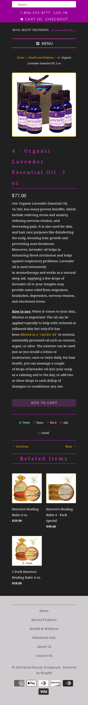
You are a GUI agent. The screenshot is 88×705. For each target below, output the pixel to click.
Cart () (33, 19)
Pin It (53, 422)
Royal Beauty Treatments (42, 667)
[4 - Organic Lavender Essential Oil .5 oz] (44, 105)
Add (65, 422)
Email (45, 432)
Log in (60, 13)
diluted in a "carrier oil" (38, 334)
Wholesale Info (44, 638)
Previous (22, 446)
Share (39, 422)
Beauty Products (44, 620)
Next (69, 446)
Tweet (26, 422)
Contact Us (44, 656)
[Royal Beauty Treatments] (44, 30)
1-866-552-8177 (35, 13)
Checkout (56, 19)
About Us (44, 647)
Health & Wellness (44, 629)
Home (44, 611)
